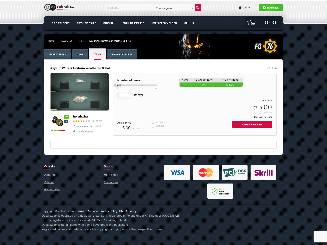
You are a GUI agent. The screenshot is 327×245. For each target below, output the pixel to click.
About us (50, 174)
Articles (49, 182)
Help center (111, 174)
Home (51, 41)
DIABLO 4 (109, 23)
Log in (246, 7)
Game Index (52, 189)
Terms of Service (87, 211)
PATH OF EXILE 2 (133, 23)
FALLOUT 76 (66, 41)
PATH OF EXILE (86, 23)
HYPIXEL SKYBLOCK (164, 23)
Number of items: (129, 80)
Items (81, 41)
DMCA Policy (127, 211)
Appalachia (80, 116)
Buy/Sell (273, 8)
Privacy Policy (109, 211)
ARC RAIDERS (61, 23)
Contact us (111, 182)
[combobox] (172, 8)
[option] (80, 91)
